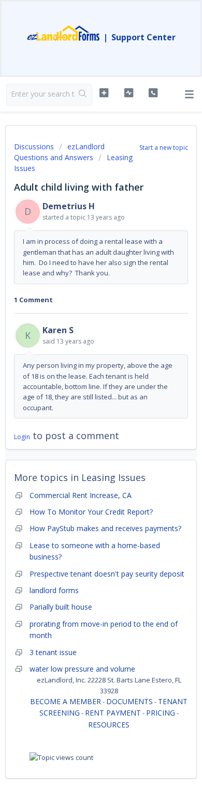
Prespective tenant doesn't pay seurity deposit (107, 574)
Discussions (34, 146)
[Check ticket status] (128, 93)
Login (22, 436)
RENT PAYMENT (113, 713)
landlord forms (54, 590)
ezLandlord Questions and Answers (59, 152)
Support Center (143, 37)
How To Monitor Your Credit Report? (91, 512)
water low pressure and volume (82, 669)
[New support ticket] (103, 93)
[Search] (83, 94)
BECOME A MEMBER (65, 701)
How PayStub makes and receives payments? (105, 528)
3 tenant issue (53, 652)
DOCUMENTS (129, 701)
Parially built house (61, 607)
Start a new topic (163, 147)
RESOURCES (108, 724)
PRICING (160, 713)
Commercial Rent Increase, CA (81, 495)
